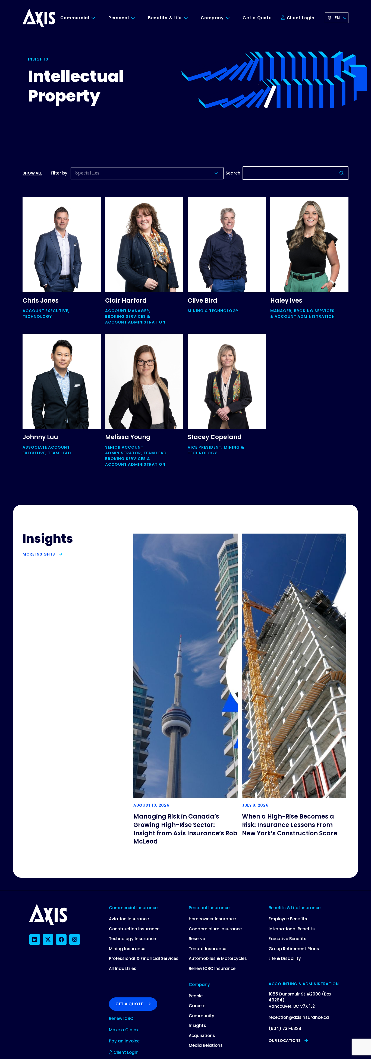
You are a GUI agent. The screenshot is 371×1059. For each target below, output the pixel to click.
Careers (197, 1006)
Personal (118, 18)
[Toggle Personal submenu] (137, 18)
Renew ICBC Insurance (212, 968)
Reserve (197, 938)
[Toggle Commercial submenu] (97, 18)
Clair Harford (126, 300)
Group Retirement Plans (294, 949)
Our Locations (285, 1040)
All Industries (122, 968)
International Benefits (292, 929)
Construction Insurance (134, 929)
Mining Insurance (127, 949)
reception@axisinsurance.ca (299, 1017)
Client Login (300, 18)
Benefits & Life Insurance (294, 908)
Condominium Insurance (215, 929)
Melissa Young (127, 437)
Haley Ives (286, 300)
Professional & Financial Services (143, 958)
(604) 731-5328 (285, 1028)
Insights (197, 1025)
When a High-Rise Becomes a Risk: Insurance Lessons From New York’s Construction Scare (289, 825)
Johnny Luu (40, 437)
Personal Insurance (209, 908)
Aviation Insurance (129, 919)
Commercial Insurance (133, 908)
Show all (32, 173)
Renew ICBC (121, 1018)
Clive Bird (202, 300)
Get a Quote (257, 18)
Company (212, 18)
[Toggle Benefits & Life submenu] (190, 18)
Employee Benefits (288, 919)
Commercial (74, 18)
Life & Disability (285, 958)
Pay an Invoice (124, 1041)
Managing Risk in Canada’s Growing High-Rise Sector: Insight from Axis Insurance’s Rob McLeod (185, 829)
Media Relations (206, 1045)
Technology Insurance (132, 938)
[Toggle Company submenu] (232, 18)
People (196, 996)
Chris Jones (41, 300)
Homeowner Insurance (212, 919)
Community (201, 1016)
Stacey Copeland (215, 437)
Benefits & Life (165, 18)
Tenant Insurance (207, 949)
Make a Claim (123, 1030)
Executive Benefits (287, 938)
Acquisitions (202, 1035)
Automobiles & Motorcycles (218, 958)
